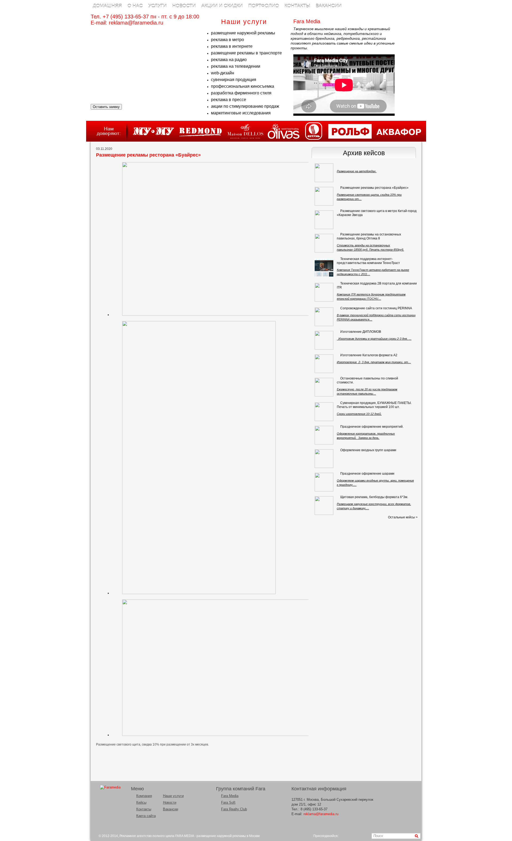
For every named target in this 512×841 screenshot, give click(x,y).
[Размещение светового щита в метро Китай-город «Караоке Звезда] (324, 220)
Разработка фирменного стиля (241, 93)
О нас (135, 6)
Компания (144, 796)
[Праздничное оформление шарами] (324, 482)
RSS (364, 836)
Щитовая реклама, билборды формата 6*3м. (374, 497)
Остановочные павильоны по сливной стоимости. (367, 380)
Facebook (351, 836)
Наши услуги (173, 796)
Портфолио (263, 6)
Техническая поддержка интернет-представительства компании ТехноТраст (368, 261)
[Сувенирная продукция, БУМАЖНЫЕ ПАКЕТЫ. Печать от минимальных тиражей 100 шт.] (324, 412)
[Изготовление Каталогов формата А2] (324, 364)
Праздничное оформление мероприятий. (371, 426)
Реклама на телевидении (235, 66)
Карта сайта (146, 816)
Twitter (358, 836)
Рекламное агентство (135, 836)
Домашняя (107, 6)
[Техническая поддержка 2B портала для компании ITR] (324, 292)
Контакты (297, 6)
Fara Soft (228, 802)
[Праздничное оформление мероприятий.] (324, 435)
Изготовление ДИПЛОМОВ (360, 332)
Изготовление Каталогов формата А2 (368, 355)
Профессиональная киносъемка (242, 86)
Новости (184, 6)
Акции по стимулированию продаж (245, 106)
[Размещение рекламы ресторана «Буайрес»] (324, 196)
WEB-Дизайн (222, 73)
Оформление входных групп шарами (368, 450)
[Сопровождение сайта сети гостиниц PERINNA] (324, 317)
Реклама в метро (227, 39)
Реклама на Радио (229, 59)
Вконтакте (344, 836)
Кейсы (141, 802)
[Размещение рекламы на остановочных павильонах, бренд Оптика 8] (324, 243)
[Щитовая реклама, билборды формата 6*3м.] (324, 505)
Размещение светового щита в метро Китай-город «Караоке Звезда (377, 213)
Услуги (157, 6)
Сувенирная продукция (233, 79)
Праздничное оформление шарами (367, 473)
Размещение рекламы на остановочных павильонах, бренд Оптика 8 (369, 236)
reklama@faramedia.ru (136, 23)
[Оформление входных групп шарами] (324, 458)
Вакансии (329, 6)
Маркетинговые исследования (241, 113)
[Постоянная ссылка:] (340, 164)
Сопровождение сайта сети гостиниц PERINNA (376, 308)
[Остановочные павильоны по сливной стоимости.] (324, 387)
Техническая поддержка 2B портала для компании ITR (377, 285)
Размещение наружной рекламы (243, 33)
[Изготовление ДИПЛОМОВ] (324, 340)
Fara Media (229, 796)
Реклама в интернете (232, 46)
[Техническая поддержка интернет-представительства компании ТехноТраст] (324, 268)
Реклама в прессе (228, 99)
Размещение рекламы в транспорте (246, 53)
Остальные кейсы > (403, 517)
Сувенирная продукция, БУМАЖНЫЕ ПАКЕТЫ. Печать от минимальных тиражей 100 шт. (374, 405)
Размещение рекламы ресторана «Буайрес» (374, 188)
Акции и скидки (222, 6)
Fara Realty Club (234, 809)
